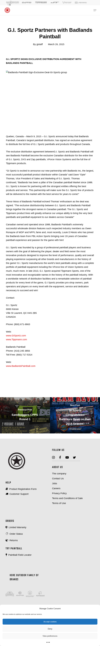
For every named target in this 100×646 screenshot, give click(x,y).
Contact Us (58, 478)
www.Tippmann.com (16, 339)
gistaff (39, 44)
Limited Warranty (17, 527)
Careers (56, 488)
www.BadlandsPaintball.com (20, 366)
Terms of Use (59, 503)
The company (59, 473)
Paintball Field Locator (20, 555)
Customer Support (19, 494)
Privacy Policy (59, 493)
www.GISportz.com (16, 335)
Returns (13, 540)
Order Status (16, 534)
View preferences (50, 636)
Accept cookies (50, 622)
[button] (94, 10)
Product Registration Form (23, 489)
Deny (50, 629)
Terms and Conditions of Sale (67, 498)
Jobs (54, 483)
